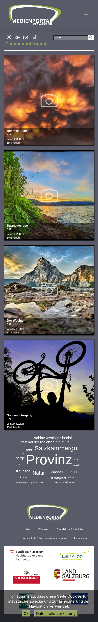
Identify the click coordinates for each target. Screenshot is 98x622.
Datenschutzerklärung (56, 613)
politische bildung (64, 482)
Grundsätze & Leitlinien (70, 529)
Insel (18, 464)
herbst (23, 477)
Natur (39, 473)
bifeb (76, 459)
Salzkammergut (57, 448)
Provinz (49, 460)
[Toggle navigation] (86, 14)
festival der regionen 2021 (31, 482)
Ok (26, 613)
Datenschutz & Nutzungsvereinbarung (44, 538)
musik (76, 465)
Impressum (80, 538)
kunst (75, 471)
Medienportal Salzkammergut (34, 14)
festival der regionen (37, 442)
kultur (71, 477)
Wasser (57, 472)
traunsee (23, 471)
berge (20, 458)
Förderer (43, 529)
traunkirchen (63, 441)
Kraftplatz (59, 478)
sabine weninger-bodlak (53, 438)
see (29, 449)
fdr (23, 453)
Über (27, 529)
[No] (91, 606)
